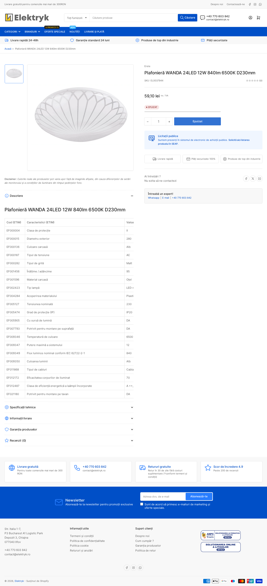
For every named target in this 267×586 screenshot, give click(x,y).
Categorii (11, 31)
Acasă (8, 48)
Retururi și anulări (81, 550)
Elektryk (19, 580)
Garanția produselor (148, 545)
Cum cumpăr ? (144, 541)
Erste (147, 66)
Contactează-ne (236, 4)
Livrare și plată (94, 31)
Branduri (31, 31)
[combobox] (144, 17)
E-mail (166, 197)
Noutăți (75, 30)
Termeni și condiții (82, 536)
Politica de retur (145, 550)
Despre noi (217, 4)
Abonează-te (199, 496)
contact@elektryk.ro (217, 19)
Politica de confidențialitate (87, 541)
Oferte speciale (54, 30)
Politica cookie (79, 545)
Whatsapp (154, 197)
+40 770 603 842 (181, 197)
